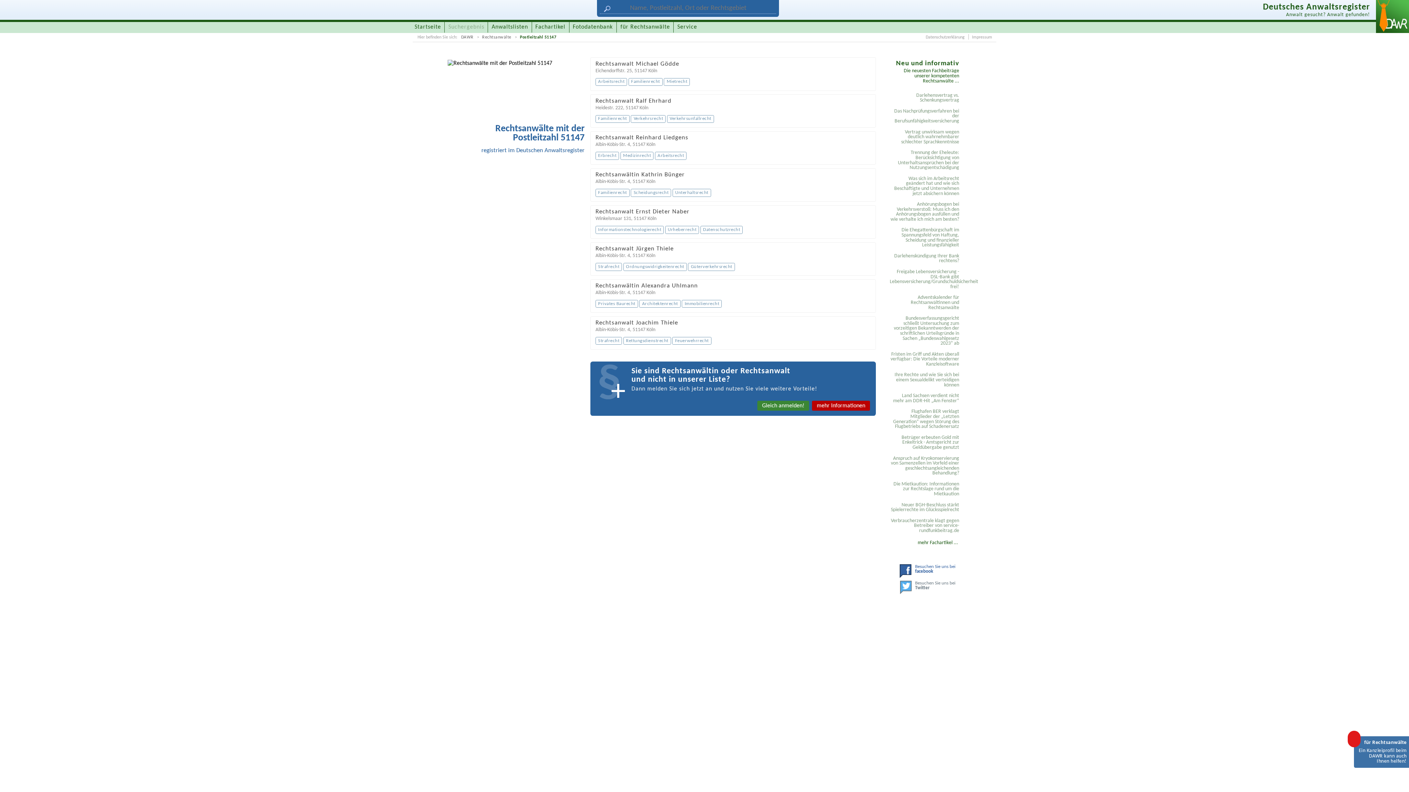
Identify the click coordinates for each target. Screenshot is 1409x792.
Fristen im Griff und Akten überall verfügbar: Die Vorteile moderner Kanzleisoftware (925, 359)
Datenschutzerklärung (945, 37)
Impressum (982, 37)
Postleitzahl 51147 (538, 37)
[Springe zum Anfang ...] (1395, 778)
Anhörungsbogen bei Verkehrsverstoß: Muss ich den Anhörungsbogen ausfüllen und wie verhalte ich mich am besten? (925, 212)
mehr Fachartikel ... (938, 542)
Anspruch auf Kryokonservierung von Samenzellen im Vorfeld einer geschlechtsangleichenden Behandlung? (925, 466)
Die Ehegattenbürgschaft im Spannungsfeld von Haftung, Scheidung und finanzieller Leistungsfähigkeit (930, 237)
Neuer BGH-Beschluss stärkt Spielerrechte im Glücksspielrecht (925, 508)
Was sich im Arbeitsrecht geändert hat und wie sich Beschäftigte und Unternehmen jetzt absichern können (926, 186)
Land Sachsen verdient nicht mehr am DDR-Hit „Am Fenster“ (926, 398)
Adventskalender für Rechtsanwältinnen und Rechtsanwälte (935, 302)
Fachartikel (550, 27)
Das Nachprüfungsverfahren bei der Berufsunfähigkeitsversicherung (926, 116)
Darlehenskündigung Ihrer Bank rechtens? (926, 259)
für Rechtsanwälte (645, 27)
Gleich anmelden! (783, 406)
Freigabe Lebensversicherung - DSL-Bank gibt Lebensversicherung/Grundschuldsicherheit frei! (925, 279)
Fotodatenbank (593, 27)
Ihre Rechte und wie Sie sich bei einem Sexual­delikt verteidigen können (927, 380)
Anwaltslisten (510, 27)
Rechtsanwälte (496, 37)
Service (687, 27)
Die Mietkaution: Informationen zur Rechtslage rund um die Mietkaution (926, 489)
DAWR (467, 37)
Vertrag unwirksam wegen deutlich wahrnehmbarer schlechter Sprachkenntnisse (930, 137)
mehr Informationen (841, 406)
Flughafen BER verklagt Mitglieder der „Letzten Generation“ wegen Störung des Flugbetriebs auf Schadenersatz (926, 419)
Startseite (428, 27)
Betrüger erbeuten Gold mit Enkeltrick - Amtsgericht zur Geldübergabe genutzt (930, 442)
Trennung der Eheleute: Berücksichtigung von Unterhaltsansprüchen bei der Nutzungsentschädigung (928, 160)
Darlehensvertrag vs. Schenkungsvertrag (937, 98)
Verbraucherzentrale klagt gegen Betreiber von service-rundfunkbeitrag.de (925, 525)
